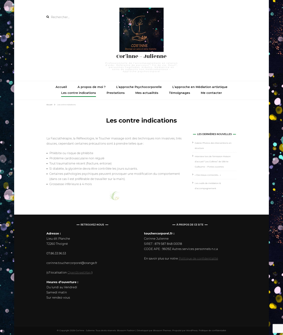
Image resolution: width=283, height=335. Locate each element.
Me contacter (211, 93)
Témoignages (179, 93)
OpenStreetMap (79, 272)
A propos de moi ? (92, 87)
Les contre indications (78, 93)
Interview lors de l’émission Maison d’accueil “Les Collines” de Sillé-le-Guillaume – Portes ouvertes (213, 161)
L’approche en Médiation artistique (199, 87)
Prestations (116, 93)
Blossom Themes (161, 330)
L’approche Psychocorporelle (139, 87)
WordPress (192, 330)
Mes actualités (146, 93)
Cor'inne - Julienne (85, 330)
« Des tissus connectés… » (208, 175)
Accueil (61, 87)
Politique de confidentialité (198, 258)
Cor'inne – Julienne (141, 56)
